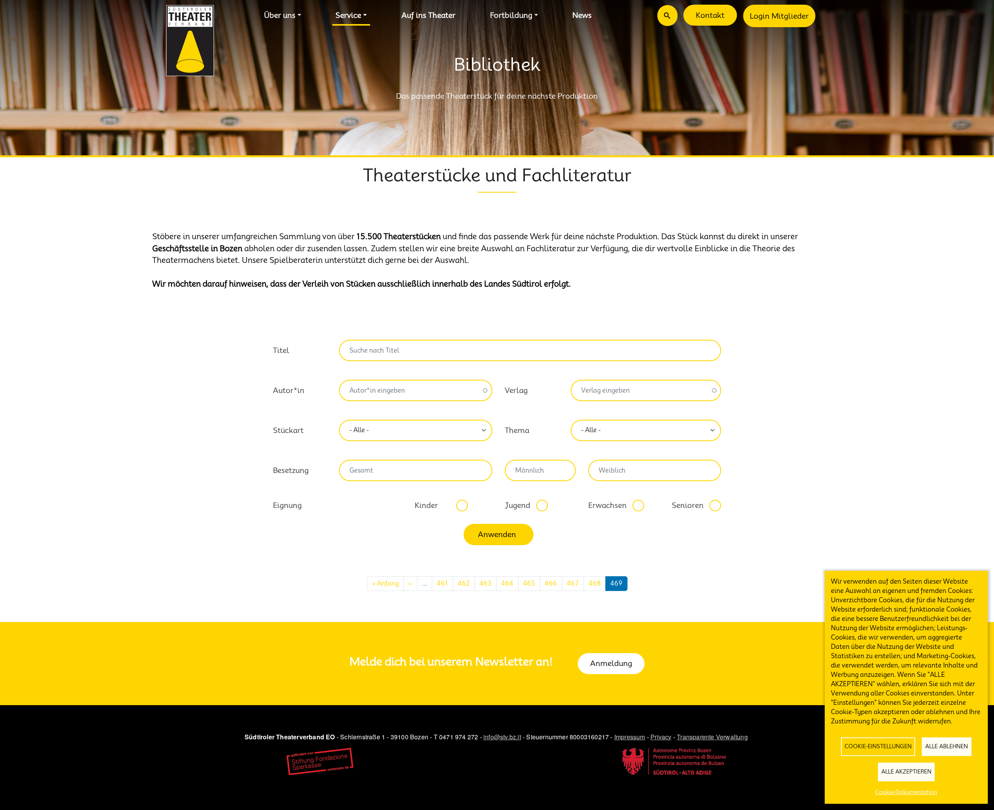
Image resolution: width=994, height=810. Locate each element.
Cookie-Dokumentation (906, 792)
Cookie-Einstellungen (878, 746)
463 (486, 583)
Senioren (688, 505)
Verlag (516, 390)
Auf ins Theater (428, 15)
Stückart (288, 430)
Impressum (629, 736)
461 (442, 583)
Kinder (426, 505)
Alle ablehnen (946, 746)
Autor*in (288, 390)
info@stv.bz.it (502, 736)
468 (595, 583)
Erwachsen (607, 505)
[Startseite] (190, 40)
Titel (281, 350)
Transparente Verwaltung (712, 736)
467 (573, 583)
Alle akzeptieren (906, 771)
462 (464, 583)
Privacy (660, 736)
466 (551, 583)
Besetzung (291, 470)
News (582, 15)
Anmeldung (611, 663)
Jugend (517, 505)
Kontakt (710, 15)
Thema (517, 430)
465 (529, 583)
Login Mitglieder (779, 16)
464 (507, 583)
